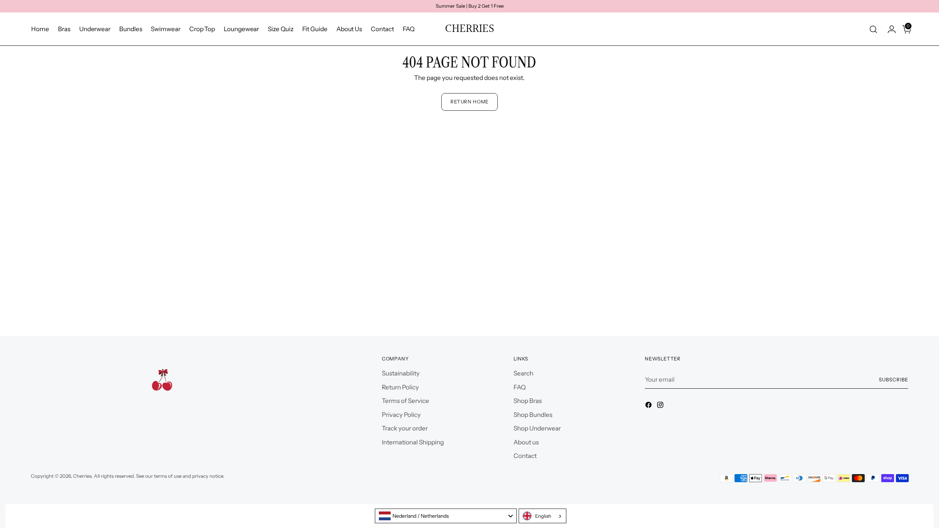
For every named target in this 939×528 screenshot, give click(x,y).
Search (523, 373)
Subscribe (893, 379)
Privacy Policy (401, 414)
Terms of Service (405, 400)
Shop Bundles (533, 414)
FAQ (520, 387)
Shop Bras (528, 400)
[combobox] (446, 516)
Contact (525, 455)
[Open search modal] (873, 29)
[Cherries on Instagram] (661, 406)
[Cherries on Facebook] (649, 406)
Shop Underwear (537, 428)
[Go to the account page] (888, 29)
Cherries (82, 476)
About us (526, 442)
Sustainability (401, 373)
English (543, 516)
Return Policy (400, 387)
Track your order (405, 428)
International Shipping (413, 442)
